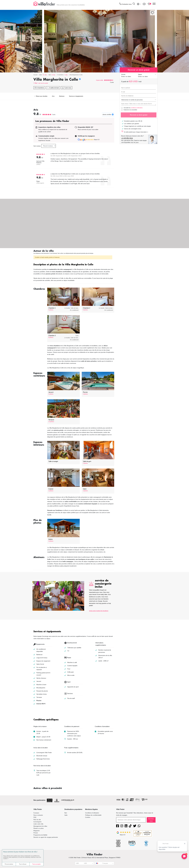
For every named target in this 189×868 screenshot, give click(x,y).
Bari (36, 83)
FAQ (34, 817)
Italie (65, 815)
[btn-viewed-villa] (144, 4)
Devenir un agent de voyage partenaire (45, 837)
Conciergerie (37, 822)
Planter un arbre (38, 828)
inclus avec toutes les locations (98, 610)
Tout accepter (36, 864)
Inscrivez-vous (151, 820)
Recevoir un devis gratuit (138, 115)
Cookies (87, 817)
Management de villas (40, 826)
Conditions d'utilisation (92, 813)
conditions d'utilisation (137, 107)
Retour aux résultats (41, 96)
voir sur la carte (43, 83)
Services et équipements (76, 96)
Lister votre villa (38, 824)
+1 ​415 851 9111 (127, 138)
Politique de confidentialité (93, 815)
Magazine (36, 830)
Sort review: (37, 146)
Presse (35, 833)
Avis (53, 96)
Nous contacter (38, 815)
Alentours (61, 96)
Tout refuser (22, 864)
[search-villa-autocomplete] (134, 4)
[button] (73, 264)
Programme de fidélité (40, 835)
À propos (36, 813)
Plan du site (37, 819)
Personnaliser (9, 864)
